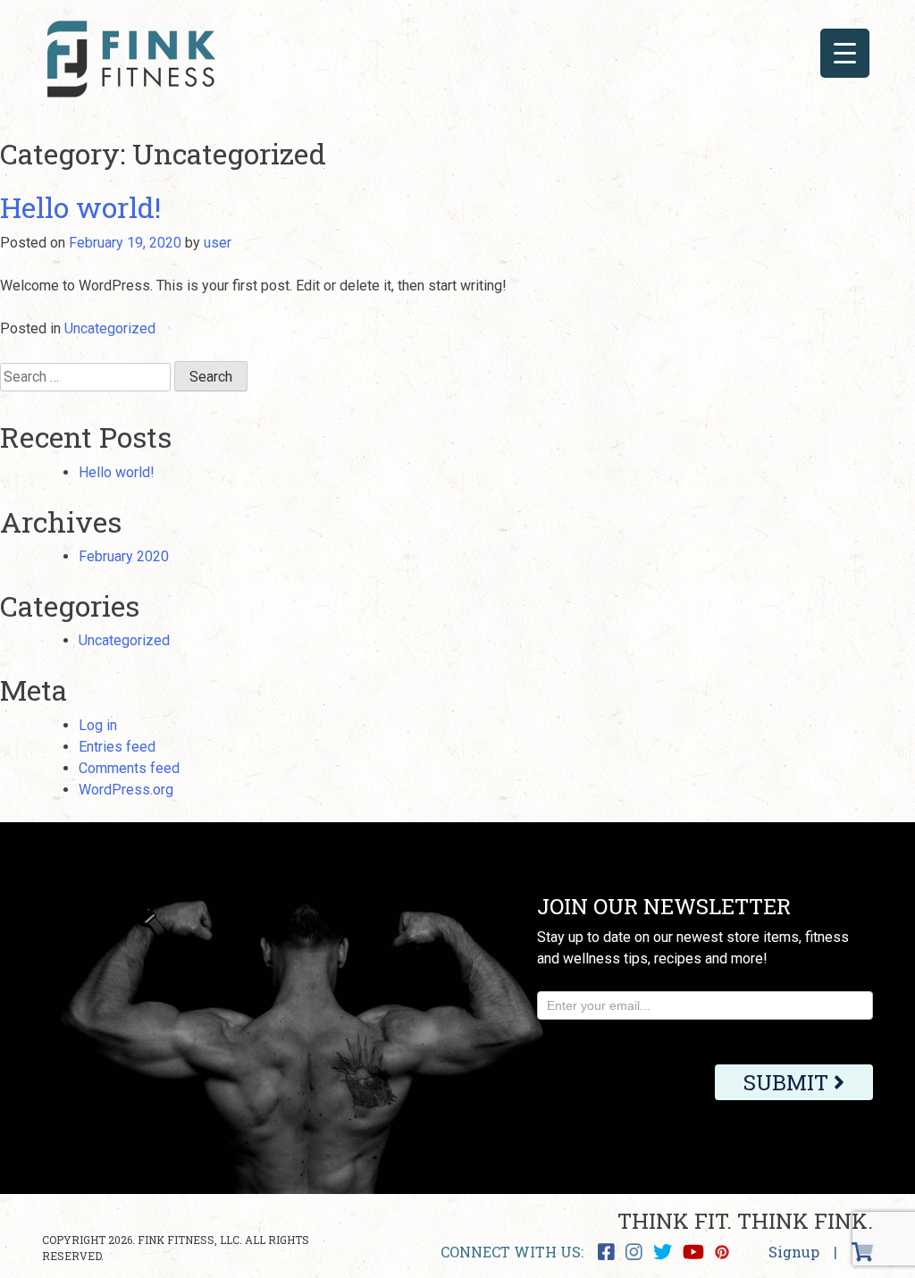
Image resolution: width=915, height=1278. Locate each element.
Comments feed (129, 768)
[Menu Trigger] (844, 53)
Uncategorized (109, 328)
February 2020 (124, 556)
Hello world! (80, 207)
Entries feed (117, 746)
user (217, 242)
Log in (98, 725)
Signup (793, 1251)
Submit (788, 1082)
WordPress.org (126, 789)
